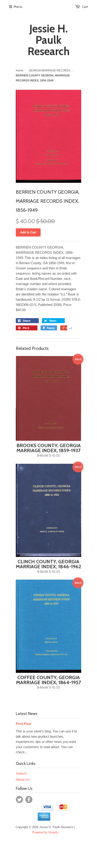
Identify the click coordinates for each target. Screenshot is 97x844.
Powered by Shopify (45, 832)
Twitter (19, 799)
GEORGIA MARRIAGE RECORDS (49, 70)
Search (21, 773)
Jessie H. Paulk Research (49, 40)
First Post (23, 724)
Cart (85, 7)
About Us (23, 779)
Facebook (28, 799)
